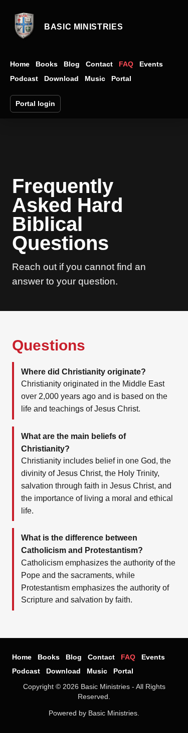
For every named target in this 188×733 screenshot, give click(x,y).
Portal (121, 78)
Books (47, 64)
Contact (99, 64)
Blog (72, 64)
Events (151, 64)
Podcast (24, 78)
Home (20, 64)
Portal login (35, 104)
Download (61, 78)
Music (95, 78)
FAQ (126, 64)
